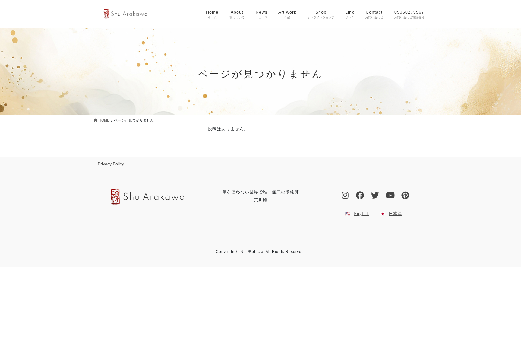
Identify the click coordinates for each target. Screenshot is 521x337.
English (361, 213)
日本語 (395, 213)
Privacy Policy (111, 163)
